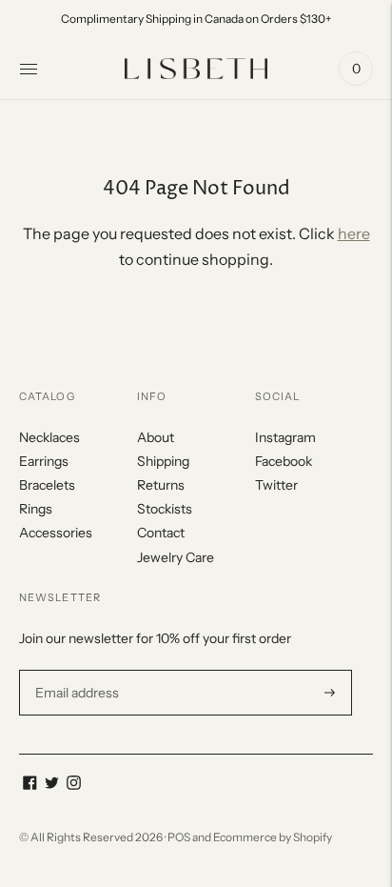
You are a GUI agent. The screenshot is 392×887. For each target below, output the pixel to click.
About (155, 437)
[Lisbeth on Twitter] (52, 785)
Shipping (163, 461)
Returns (161, 485)
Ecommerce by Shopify (272, 837)
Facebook (283, 461)
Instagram (285, 437)
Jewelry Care (175, 557)
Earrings (44, 461)
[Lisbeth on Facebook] (30, 785)
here (354, 233)
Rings (35, 508)
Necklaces (49, 437)
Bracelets (47, 485)
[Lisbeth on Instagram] (74, 785)
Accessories (55, 532)
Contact (161, 532)
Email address (74, 669)
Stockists (164, 508)
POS (178, 837)
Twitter (276, 485)
